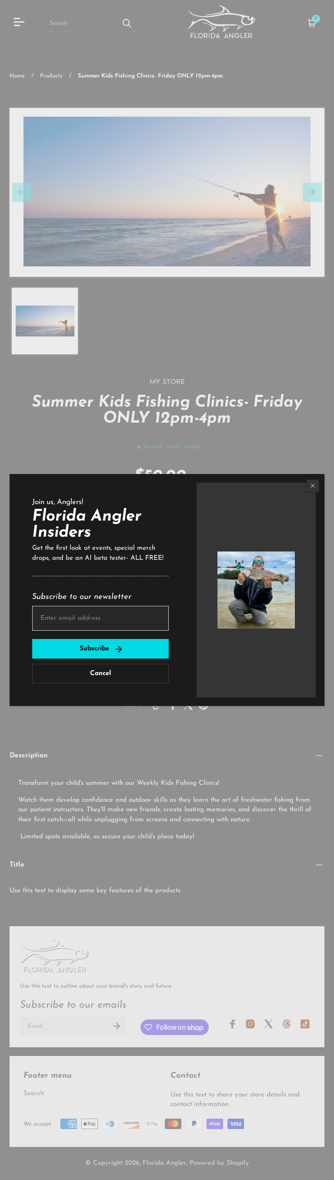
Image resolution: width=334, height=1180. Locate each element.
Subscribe (94, 648)
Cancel (100, 673)
